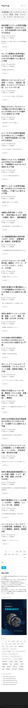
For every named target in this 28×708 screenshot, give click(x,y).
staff (4, 36)
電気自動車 (21, 669)
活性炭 (22, 664)
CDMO (13, 641)
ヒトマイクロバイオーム (16, 656)
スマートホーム (5, 656)
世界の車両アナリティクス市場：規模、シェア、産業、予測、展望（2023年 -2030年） (13, 316)
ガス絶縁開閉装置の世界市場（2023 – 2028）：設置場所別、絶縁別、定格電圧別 (13, 239)
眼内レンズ (15, 666)
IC (2, 643)
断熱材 (21, 661)
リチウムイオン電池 (17, 659)
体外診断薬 (4, 661)
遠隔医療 (8, 669)
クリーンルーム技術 (6, 651)
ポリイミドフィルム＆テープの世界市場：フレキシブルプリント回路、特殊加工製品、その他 (13, 368)
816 (17, 554)
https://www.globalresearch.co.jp (10, 680)
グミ (13, 651)
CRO (18, 641)
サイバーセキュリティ (13, 654)
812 (25, 551)
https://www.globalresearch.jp (9, 678)
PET (22, 643)
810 (17, 551)
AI (5, 641)
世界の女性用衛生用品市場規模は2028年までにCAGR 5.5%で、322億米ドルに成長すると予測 (13, 422)
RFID (11, 646)
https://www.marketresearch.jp (9, 684)
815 (13, 554)
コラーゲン (4, 654)
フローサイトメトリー (6, 659)
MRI (18, 643)
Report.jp (5, 5)
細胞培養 (21, 666)
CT (21, 641)
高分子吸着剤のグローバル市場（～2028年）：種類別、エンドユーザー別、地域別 (13, 502)
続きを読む (6, 47)
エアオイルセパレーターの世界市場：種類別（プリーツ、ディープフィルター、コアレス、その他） (13, 264)
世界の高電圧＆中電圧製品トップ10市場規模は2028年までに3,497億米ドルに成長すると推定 (13, 290)
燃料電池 (9, 666)
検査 (11, 664)
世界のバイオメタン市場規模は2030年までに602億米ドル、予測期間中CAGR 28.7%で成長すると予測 (13, 163)
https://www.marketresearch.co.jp (10, 682)
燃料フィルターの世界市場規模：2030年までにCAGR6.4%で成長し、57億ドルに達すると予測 (13, 189)
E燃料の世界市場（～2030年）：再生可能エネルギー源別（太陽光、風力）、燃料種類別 (13, 214)
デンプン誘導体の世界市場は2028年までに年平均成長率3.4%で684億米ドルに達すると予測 (13, 57)
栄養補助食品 (5, 664)
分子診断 (11, 661)
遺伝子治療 (14, 669)
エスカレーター (5, 649)
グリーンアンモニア (21, 651)
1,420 (24, 554)
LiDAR (14, 643)
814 (9, 554)
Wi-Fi (15, 646)
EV (24, 641)
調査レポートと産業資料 (8, 38)
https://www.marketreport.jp (9, 676)
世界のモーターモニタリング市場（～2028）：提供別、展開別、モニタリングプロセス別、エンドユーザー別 (13, 84)
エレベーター (13, 649)
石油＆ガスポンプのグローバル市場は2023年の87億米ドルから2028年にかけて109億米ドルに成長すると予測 (13, 110)
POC (3, 646)
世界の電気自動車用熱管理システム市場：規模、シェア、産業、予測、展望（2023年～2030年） (13, 475)
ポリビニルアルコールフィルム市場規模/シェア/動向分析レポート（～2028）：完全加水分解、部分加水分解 (13, 449)
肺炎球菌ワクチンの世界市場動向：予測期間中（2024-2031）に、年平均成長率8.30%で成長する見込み (13, 29)
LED (10, 643)
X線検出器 (21, 646)
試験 (3, 669)
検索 (2, 562)
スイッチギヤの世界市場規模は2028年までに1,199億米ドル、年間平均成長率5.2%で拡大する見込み (13, 136)
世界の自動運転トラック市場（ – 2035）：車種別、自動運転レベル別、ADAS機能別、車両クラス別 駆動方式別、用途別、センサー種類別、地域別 (13, 591)
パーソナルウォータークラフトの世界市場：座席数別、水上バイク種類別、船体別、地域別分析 (13, 528)
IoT (6, 643)
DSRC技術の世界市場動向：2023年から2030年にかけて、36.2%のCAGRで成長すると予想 (13, 341)
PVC (7, 646)
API (9, 641)
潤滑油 (3, 666)
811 (21, 551)
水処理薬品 (16, 664)
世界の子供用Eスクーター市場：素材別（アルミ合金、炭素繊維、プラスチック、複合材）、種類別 (13, 394)
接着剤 (16, 661)
